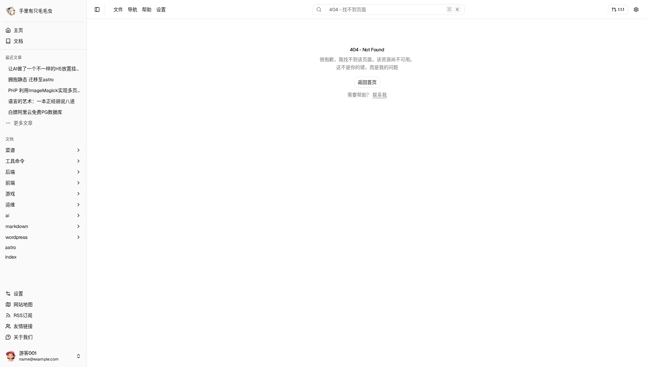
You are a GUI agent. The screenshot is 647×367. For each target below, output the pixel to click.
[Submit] (636, 9)
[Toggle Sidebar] (86, 183)
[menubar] (139, 9)
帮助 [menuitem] (146, 9)
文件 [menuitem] (118, 9)
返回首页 (367, 82)
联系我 (380, 95)
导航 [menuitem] (132, 9)
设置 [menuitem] (161, 9)
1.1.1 (621, 9)
